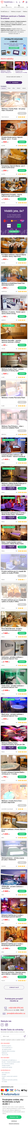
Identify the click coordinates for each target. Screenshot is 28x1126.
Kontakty (4, 1074)
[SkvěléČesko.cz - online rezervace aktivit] (7, 2)
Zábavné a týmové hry (6, 7)
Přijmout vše (14, 1117)
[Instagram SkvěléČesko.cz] (6, 1024)
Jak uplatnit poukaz (6, 1049)
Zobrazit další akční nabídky (13, 76)
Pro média (4, 1081)
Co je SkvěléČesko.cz (7, 1047)
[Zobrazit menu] (26, 2)
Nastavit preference (14, 1123)
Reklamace (4, 1052)
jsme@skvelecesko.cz (16, 1013)
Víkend (18, 88)
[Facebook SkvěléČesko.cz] (2, 1024)
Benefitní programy (6, 1045)
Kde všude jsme (6, 1072)
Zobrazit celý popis (13, 33)
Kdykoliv (3, 88)
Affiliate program (6, 1065)
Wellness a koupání (16, 11)
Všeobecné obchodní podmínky (10, 1079)
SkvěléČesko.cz (5, 11)
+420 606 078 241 (16, 1008)
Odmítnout (14, 1121)
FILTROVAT (15, 82)
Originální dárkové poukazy (8, 1051)
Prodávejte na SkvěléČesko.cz (9, 1060)
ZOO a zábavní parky (19, 7)
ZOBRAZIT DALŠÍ (14, 987)
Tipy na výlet (5, 1054)
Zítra (13, 88)
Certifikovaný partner (7, 1067)
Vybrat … (24, 88)
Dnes (9, 88)
